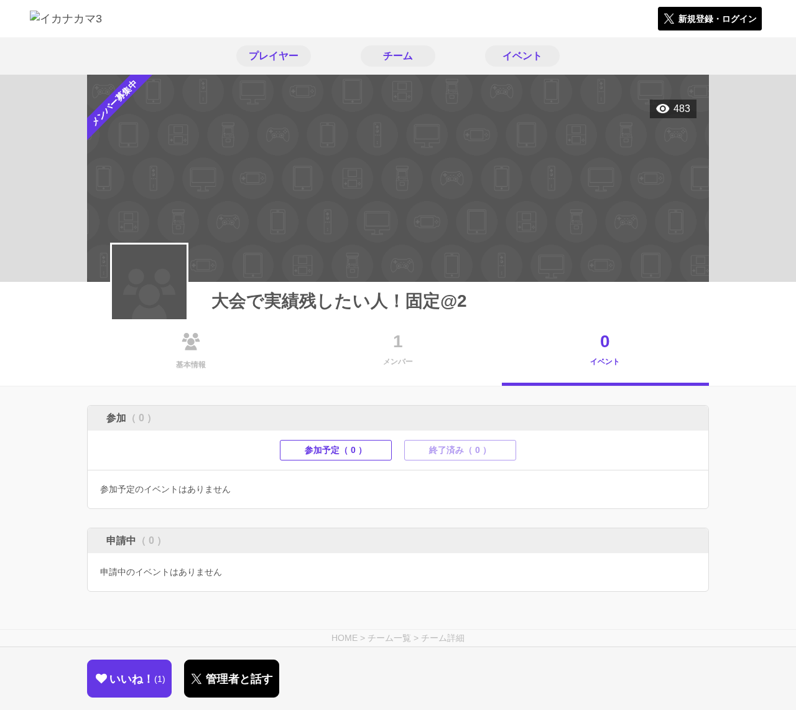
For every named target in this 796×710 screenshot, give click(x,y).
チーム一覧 (389, 638)
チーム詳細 (443, 638)
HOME (344, 638)
